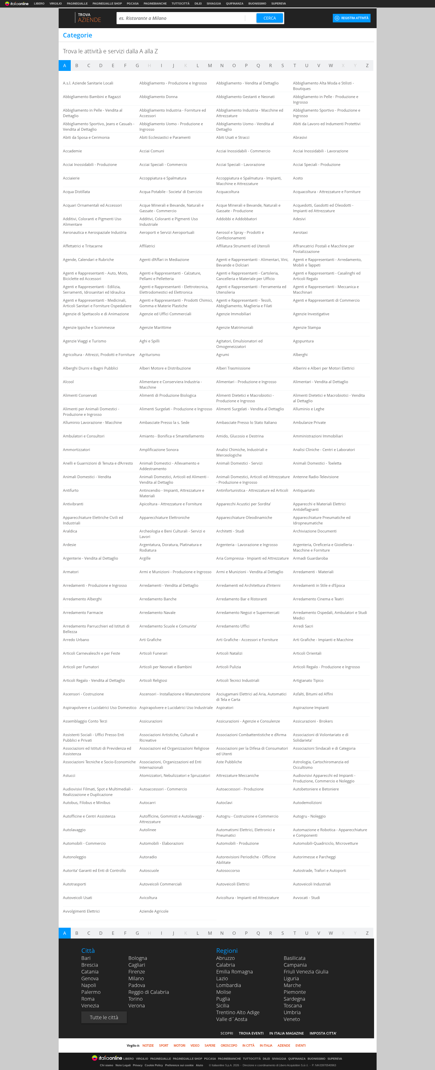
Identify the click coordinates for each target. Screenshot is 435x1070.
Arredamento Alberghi (82, 598)
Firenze (136, 971)
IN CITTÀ (248, 1045)
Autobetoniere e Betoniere (316, 788)
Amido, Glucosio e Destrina (240, 435)
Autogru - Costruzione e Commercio (247, 816)
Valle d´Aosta (231, 1019)
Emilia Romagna (234, 971)
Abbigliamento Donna (158, 96)
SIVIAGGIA (214, 3)
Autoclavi (224, 802)
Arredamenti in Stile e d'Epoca (319, 585)
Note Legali (123, 1065)
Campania (295, 964)
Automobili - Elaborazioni (161, 843)
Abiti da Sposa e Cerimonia (86, 137)
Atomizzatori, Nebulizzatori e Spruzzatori (174, 775)
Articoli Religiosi (153, 680)
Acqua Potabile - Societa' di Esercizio (170, 191)
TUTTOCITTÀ (181, 3)
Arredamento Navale (157, 612)
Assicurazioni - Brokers (313, 721)
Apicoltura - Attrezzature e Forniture (170, 503)
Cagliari (136, 964)
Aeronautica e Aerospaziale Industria (94, 232)
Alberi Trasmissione (233, 368)
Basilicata (295, 958)
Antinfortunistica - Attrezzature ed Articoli (252, 490)
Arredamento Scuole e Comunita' (168, 626)
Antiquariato (304, 490)
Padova (136, 985)
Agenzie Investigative (311, 313)
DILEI (198, 3)
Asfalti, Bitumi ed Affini (313, 693)
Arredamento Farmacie (83, 612)
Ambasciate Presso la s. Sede (164, 422)
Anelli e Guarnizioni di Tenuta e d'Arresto (98, 463)
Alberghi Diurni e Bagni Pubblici (90, 368)
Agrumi (222, 354)
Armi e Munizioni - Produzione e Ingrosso (175, 571)
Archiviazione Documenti (315, 530)
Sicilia (222, 1005)
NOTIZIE (148, 1045)
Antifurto (71, 490)
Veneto (292, 1019)
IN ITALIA (266, 1045)
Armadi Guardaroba (310, 558)
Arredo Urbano (76, 639)
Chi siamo (106, 1065)
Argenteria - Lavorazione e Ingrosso (247, 544)
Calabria (225, 964)
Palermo (91, 992)
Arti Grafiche (150, 639)
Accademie (72, 150)
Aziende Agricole (153, 911)
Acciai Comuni (151, 150)
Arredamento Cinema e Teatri (318, 598)
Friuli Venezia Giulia (306, 971)
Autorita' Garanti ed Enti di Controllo (94, 870)
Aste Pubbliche (229, 761)
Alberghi (300, 354)
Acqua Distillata (76, 191)
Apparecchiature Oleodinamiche (244, 517)
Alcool (68, 381)
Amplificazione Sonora (158, 449)
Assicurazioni (150, 721)
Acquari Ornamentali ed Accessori (92, 205)
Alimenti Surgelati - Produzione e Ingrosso (175, 408)
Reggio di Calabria (148, 992)
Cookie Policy (154, 1065)
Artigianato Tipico (308, 680)
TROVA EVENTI (251, 1033)
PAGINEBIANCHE (155, 3)
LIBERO (39, 3)
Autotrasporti (74, 883)
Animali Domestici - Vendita (87, 476)
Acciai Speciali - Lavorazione (240, 164)
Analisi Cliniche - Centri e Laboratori (324, 449)
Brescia (89, 964)
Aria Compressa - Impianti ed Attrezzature (252, 558)
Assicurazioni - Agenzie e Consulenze (248, 721)
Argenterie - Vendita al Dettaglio (90, 558)
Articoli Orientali (307, 653)
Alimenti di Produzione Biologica (167, 395)
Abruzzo (225, 958)
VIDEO (195, 1045)
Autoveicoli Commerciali (160, 883)
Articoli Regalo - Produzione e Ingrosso (326, 666)
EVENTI (301, 1045)
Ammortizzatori (76, 449)
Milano (136, 978)
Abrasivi (300, 137)
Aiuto (199, 1065)
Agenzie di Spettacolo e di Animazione (96, 313)
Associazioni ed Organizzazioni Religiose (174, 748)
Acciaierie (71, 178)
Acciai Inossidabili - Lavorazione (320, 150)
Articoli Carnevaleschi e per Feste (91, 653)
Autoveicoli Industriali (312, 883)
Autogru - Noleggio (309, 816)
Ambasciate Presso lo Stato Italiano (246, 422)
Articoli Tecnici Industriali (237, 680)
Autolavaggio (74, 829)
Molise (223, 992)
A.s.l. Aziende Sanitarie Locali (88, 82)
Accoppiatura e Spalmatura (162, 178)
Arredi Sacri (303, 626)
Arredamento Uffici (232, 626)
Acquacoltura (227, 191)
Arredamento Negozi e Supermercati (247, 612)
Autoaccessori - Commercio (163, 788)
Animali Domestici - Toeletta (317, 463)
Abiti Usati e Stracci (232, 137)
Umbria (292, 1012)
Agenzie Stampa (307, 327)
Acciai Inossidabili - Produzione (90, 164)
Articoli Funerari (153, 653)
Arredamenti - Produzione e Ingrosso (95, 585)
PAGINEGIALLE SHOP (107, 3)
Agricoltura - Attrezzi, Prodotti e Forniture (99, 354)
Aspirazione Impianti (311, 707)
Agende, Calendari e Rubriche (88, 259)
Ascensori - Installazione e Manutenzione (174, 693)
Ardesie (69, 544)
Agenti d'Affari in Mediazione (164, 259)
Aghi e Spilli (149, 340)
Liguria (291, 978)
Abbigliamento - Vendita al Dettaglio (247, 82)
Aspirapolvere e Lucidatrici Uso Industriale (176, 707)
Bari (86, 958)
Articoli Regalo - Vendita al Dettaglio (94, 680)
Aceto (298, 178)
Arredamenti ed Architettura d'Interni (248, 585)
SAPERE (210, 1045)
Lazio (222, 978)
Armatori (71, 571)
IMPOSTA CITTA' (323, 1033)
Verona (136, 1005)
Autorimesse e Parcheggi (314, 856)
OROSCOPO (229, 1045)
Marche (292, 985)
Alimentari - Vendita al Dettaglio (320, 381)
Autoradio (148, 856)
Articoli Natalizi (229, 653)
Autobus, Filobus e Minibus (86, 802)
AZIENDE (284, 1045)
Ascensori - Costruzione (83, 693)
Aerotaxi (300, 232)
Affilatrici (147, 245)
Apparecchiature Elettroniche (164, 517)
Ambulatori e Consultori (83, 435)
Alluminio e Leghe (308, 408)
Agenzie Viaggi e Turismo (84, 340)
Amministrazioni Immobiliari (318, 435)
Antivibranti (73, 503)
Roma (88, 998)
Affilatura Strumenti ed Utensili (243, 245)
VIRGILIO (56, 3)
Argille (145, 558)
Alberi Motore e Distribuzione (165, 368)
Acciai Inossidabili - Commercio (243, 150)
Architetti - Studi (230, 530)
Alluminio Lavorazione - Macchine (92, 422)
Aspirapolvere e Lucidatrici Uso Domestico (99, 707)
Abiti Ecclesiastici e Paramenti (165, 137)
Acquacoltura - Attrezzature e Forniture (326, 191)
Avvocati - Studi (306, 897)
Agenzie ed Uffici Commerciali (165, 313)
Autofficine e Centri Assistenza (89, 816)
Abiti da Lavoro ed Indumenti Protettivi (326, 123)
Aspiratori (224, 707)
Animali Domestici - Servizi (239, 463)
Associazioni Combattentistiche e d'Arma (251, 734)
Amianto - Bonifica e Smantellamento (171, 435)
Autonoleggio (74, 856)
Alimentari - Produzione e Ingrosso (246, 381)
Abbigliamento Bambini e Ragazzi (92, 96)
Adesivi (299, 218)
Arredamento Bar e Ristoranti (241, 598)
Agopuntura (303, 340)
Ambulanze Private (309, 422)
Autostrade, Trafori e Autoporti (319, 870)
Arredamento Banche (157, 598)
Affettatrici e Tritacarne (82, 245)
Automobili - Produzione (237, 843)
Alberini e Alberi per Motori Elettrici (323, 368)
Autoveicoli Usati (77, 897)
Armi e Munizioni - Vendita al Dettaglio (249, 571)
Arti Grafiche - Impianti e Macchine (323, 639)
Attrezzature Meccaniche (237, 775)
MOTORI (179, 1045)
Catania (90, 971)
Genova (90, 978)
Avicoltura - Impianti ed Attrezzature (247, 897)
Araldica (70, 530)
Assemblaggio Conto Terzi (85, 721)
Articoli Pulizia (228, 666)
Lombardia (228, 985)
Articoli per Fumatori (81, 666)
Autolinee (147, 829)
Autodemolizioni (307, 802)
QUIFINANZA (234, 3)
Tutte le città (104, 1017)
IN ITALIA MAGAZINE (286, 1033)
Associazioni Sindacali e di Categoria (324, 748)
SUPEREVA (278, 3)
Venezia (90, 1005)
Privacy (137, 1065)
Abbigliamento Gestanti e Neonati (245, 96)
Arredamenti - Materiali (313, 571)
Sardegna (294, 998)
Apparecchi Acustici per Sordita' (243, 503)
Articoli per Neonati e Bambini (165, 666)
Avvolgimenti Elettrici (81, 911)
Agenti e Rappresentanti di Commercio (326, 300)
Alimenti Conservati (80, 395)
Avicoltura (148, 897)
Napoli (88, 985)
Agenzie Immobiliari (233, 313)
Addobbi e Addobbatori (236, 218)
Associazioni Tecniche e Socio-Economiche (99, 761)
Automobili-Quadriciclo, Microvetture (325, 843)
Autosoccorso (228, 870)
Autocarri (147, 802)
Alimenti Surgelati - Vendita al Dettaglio (250, 408)
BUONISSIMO (257, 3)
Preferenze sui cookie (179, 1065)
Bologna (137, 958)
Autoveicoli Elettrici (232, 883)
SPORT (163, 1045)
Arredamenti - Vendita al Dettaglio (168, 585)
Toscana (293, 1005)
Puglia (223, 998)
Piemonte (295, 992)
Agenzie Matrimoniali (234, 327)
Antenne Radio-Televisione (316, 476)
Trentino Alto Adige (238, 1012)
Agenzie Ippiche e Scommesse (89, 327)
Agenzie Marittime (155, 327)
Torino (135, 998)
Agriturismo (149, 354)
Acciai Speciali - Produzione (316, 164)
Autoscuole (149, 870)
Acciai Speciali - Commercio (163, 164)
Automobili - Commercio (84, 843)
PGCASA (133, 3)
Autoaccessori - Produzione (240, 788)
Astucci (69, 775)
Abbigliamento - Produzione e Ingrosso (173, 82)
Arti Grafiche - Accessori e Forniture (247, 639)
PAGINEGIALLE (77, 3)
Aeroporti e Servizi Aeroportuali (166, 232)
